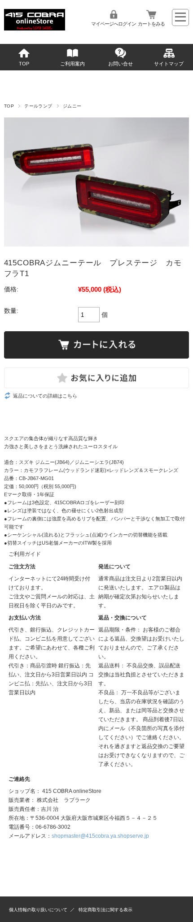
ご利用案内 (72, 63)
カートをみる (151, 23)
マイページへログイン (113, 23)
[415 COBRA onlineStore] (34, 28)
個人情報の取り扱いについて (38, 909)
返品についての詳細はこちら (45, 395)
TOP (24, 63)
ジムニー (72, 106)
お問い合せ (120, 63)
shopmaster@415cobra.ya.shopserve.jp (100, 836)
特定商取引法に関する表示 (105, 909)
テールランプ (38, 106)
